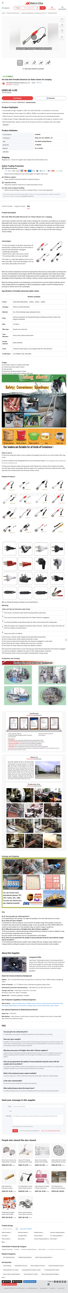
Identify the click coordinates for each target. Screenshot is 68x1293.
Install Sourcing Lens (10, 1284)
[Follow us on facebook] (55, 1281)
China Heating (7, 1265)
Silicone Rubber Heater (29, 1003)
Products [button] (17, 8)
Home (3, 13)
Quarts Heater (54, 1005)
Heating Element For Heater (10, 1270)
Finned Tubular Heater (43, 1005)
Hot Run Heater (21, 1005)
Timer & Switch (6, 1239)
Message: (9, 1116)
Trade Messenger (29, 1281)
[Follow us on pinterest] (65, 1281)
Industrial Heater (17, 1003)
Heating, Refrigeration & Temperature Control (33, 13)
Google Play (17, 1281)
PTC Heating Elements (56, 1235)
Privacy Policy (61, 1288)
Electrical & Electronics (13, 13)
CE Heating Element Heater (51, 1270)
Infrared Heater (38, 1235)
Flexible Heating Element (25, 1257)
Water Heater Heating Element (43, 1257)
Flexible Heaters (38, 1232)
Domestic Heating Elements (44, 1003)
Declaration (52, 1288)
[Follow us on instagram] (60, 1281)
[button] (3, 3)
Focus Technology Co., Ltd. (21, 1288)
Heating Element (52, 13)
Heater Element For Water (31, 1274)
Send (15, 1131)
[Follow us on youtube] (62, 1281)
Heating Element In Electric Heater (31, 1270)
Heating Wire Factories (21, 1265)
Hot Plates (5, 1235)
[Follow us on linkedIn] (48, 1284)
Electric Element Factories (38, 1265)
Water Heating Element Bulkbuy (50, 1274)
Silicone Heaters (6, 1232)
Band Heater (12, 1005)
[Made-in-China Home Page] (34, 3)
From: (10, 1106)
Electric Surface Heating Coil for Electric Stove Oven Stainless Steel (25, 1214)
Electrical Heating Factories (56, 1265)
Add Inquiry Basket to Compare (34, 69)
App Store (6, 1281)
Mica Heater (53, 1239)
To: (11, 1111)
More (3, 1277)
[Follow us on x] (57, 1281)
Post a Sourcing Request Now (51, 1131)
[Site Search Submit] (43, 8)
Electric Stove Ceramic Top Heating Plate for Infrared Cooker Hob (9, 1162)
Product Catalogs (27, 1229)
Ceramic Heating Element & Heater (43, 1239)
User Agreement (43, 1288)
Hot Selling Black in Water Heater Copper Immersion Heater (25, 1188)
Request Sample (31, 102)
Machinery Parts (58, 1003)
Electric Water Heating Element (11, 1274)
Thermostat (5, 1005)
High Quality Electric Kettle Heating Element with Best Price (58, 1162)
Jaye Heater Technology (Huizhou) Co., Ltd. (18, 82)
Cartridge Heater (31, 1005)
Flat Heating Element (9, 1257)
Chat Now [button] (52, 98)
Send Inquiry (17, 98)
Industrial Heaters (23, 1232)
